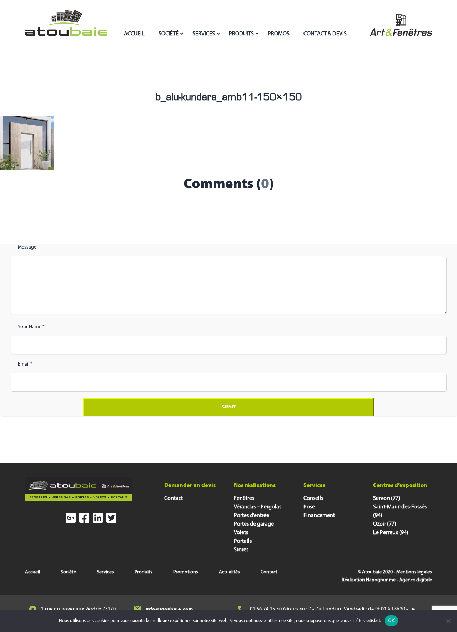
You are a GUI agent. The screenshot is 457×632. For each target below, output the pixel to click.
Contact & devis (325, 34)
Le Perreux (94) (390, 533)
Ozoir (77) (384, 524)
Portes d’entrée (251, 515)
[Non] (448, 621)
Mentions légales (414, 572)
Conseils (313, 498)
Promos (279, 34)
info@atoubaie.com (169, 609)
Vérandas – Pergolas (257, 507)
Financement (319, 515)
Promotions (185, 572)
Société (169, 34)
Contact (173, 498)
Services (203, 34)
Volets (241, 533)
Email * (25, 364)
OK (391, 620)
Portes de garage (254, 524)
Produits (241, 34)
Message (27, 247)
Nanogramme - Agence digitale (399, 580)
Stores (241, 550)
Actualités (229, 572)
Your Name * (31, 327)
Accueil (134, 34)
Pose (309, 507)
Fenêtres (244, 498)
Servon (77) (386, 498)
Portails (243, 541)
